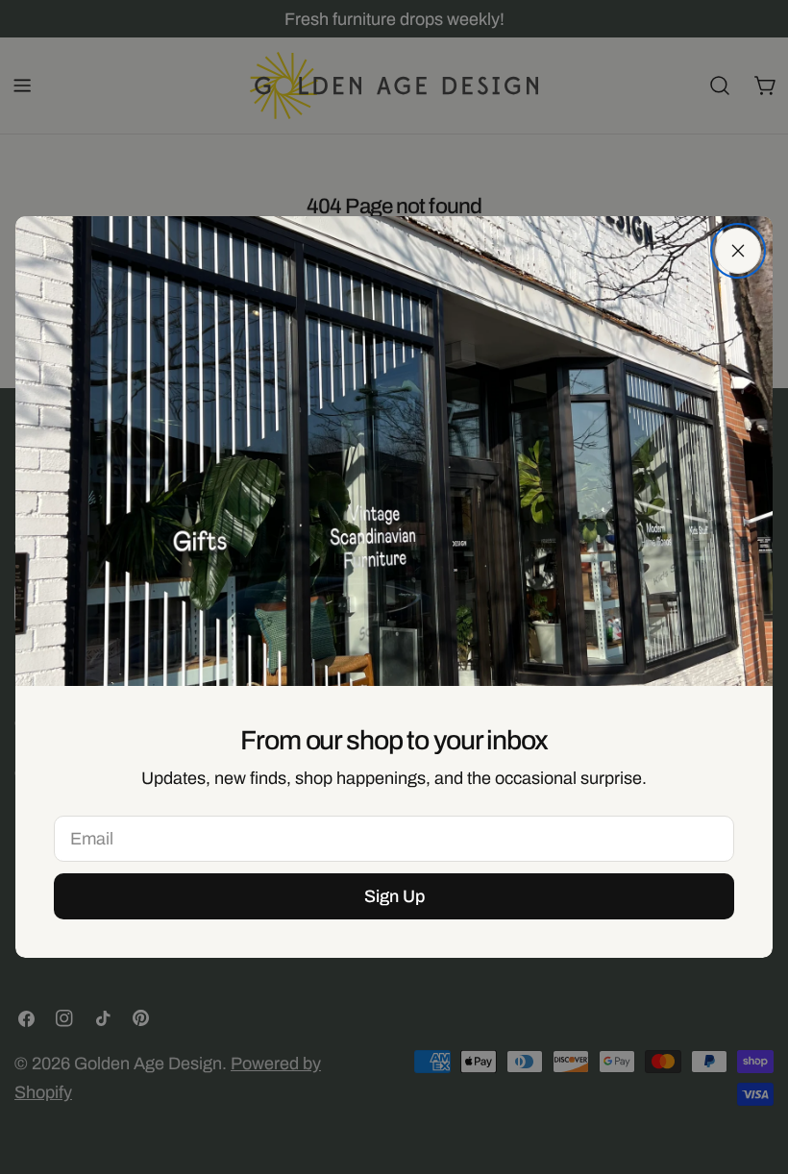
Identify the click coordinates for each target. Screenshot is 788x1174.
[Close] (738, 251)
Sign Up (394, 896)
